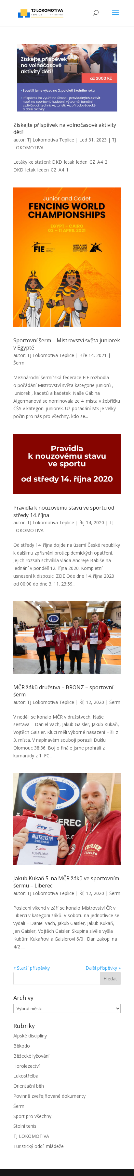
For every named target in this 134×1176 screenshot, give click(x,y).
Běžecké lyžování (31, 1056)
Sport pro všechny (32, 1116)
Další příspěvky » (103, 968)
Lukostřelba (25, 1076)
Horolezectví (26, 1066)
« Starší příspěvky (31, 968)
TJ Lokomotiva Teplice (50, 140)
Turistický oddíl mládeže (38, 1146)
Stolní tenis (24, 1126)
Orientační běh (28, 1086)
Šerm (18, 363)
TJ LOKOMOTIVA (31, 1136)
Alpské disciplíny (30, 1036)
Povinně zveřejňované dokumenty (49, 1096)
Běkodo (21, 1046)
